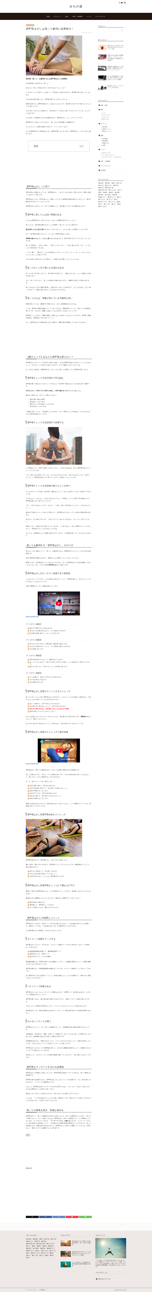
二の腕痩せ (108, 194)
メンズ (89, 16)
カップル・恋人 (113, 190)
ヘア (103, 113)
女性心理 (101, 187)
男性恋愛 (105, 141)
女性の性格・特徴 (103, 190)
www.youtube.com (32, 616)
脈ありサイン (109, 185)
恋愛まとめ (105, 143)
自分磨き (103, 170)
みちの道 (76, 6)
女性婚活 (101, 183)
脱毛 (120, 204)
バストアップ (106, 115)
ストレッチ (110, 199)
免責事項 (43, 1289)
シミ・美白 (108, 204)
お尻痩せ (101, 194)
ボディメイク (106, 152)
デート (120, 190)
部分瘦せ (105, 127)
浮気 (101, 192)
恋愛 (48, 16)
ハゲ (105, 206)
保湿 (114, 183)
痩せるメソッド (107, 131)
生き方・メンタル (103, 201)
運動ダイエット (103, 197)
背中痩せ (115, 194)
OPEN (81, 146)
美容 (66, 16)
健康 (29, 1135)
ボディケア (105, 119)
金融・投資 (103, 105)
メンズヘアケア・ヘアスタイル (111, 157)
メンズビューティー (108, 155)
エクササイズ (102, 199)
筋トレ (119, 197)
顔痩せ (111, 192)
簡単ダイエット (112, 197)
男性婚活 (108, 183)
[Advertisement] (59, 167)
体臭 (101, 206)
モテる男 (119, 183)
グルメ (101, 204)
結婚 (103, 145)
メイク (114, 204)
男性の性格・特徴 (109, 187)
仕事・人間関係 (77, 16)
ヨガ (116, 199)
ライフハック (112, 201)
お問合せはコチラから (104, 1279)
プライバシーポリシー (32, 1289)
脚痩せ (106, 192)
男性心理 (116, 185)
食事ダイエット (107, 129)
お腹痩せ (118, 192)
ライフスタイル (100, 16)
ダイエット (57, 16)
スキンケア (105, 117)
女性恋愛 (105, 138)
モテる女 (101, 185)
